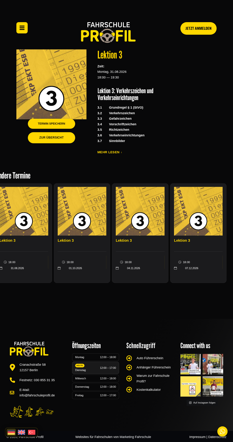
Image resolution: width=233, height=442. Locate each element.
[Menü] (22, 28)
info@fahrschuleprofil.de (37, 395)
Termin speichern (51, 123)
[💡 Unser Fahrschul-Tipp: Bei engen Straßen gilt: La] (190, 364)
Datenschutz (217, 437)
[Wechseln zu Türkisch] (31, 432)
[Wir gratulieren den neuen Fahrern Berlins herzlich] (213, 386)
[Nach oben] (222, 418)
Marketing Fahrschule (135, 437)
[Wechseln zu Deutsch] (11, 432)
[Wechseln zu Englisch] (21, 432)
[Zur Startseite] (108, 32)
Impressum (197, 437)
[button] (109, 152)
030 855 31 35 (44, 380)
